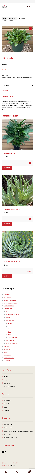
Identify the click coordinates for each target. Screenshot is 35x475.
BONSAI (8, 317)
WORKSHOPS (7, 361)
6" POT (5, 21)
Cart (5, 407)
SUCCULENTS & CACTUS (26, 77)
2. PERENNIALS (7, 297)
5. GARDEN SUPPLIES (9, 306)
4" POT (9, 329)
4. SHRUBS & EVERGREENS (10, 303)
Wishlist (6, 404)
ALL (13, 77)
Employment (8, 424)
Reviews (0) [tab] (5, 90)
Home (4, 18)
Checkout (7, 410)
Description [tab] (5, 85)
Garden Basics (8, 428)
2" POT (9, 326)
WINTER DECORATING (9, 358)
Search (17, 472)
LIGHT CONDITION (10, 340)
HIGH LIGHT (17, 77)
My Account (6, 472)
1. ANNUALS (7, 294)
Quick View (7, 167)
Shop (5, 380)
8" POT (9, 335)
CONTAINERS (7, 346)
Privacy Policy (8, 434)
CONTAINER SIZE (22, 18)
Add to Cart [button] (30, 163)
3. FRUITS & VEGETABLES (10, 300)
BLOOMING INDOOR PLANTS (12, 314)
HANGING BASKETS (12, 338)
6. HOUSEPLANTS (12, 18)
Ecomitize (12, 465)
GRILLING (6, 352)
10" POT (10, 323)
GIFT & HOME (7, 349)
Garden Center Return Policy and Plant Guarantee (18, 431)
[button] (30, 28)
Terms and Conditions (10, 438)
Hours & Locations (9, 386)
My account (7, 400)
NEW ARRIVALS (7, 355)
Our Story (7, 383)
